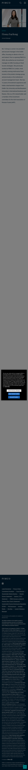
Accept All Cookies (14, 397)
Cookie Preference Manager (14, 390)
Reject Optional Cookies (14, 393)
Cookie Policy (7, 386)
